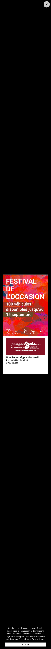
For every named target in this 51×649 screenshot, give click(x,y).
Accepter (25, 644)
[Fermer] (47, 4)
